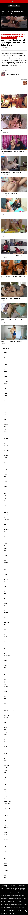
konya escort (11, 913)
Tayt (5, 772)
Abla (5, 367)
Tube (5, 789)
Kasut (5, 605)
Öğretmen (6, 682)
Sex (24, 34)
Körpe (5, 631)
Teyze (5, 777)
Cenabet (12, 34)
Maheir (5, 651)
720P (5, 362)
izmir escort (6, 913)
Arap (5, 402)
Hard (5, 560)
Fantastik (6, 515)
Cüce (5, 467)
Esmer (5, 500)
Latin (5, 641)
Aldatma (6, 374)
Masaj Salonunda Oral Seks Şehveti (13, 83)
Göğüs (5, 543)
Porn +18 (5, 698)
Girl (4, 536)
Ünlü (5, 820)
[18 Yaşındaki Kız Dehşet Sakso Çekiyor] (14, 121)
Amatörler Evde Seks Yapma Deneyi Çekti (11, 172)
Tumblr (5, 794)
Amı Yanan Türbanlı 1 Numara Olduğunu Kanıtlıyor (13, 255)
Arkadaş (5, 405)
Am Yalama (6, 381)
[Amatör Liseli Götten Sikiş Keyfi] (14, 226)
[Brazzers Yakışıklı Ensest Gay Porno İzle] (14, 289)
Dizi (18, 34)
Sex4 (5, 744)
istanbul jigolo (19, 910)
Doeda (5, 481)
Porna (5, 701)
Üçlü (5, 810)
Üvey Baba (6, 830)
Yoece (5, 863)
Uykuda (5, 834)
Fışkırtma (6, 524)
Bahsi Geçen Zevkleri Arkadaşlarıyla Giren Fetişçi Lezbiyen (14, 8)
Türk (5, 799)
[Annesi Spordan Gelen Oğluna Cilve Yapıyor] (14, 332)
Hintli (5, 577)
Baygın (5, 429)
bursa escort (6, 911)
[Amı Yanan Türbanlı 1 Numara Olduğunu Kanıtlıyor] (14, 246)
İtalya (5, 596)
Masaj (5, 653)
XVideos (5, 846)
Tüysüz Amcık (10, 37)
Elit (4, 491)
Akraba (5, 371)
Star (10, 36)
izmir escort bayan (8, 910)
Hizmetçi (6, 579)
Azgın (5, 417)
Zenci (5, 875)
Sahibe (5, 727)
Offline (5, 674)
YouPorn (5, 868)
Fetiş (5, 517)
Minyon (5, 665)
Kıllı (4, 610)
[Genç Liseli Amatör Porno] (14, 205)
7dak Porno (6, 364)
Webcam (6, 839)
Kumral (5, 636)
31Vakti (5, 352)
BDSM (5, 431)
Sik (5, 36)
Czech (5, 472)
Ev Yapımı (6, 503)
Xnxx (5, 844)
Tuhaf (5, 791)
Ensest (21, 34)
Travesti (5, 787)
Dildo (5, 476)
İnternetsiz (6, 589)
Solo (5, 758)
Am (4, 34)
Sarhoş (5, 732)
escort (10, 911)
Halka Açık (6, 555)
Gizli (4, 538)
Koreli (5, 629)
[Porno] (14, 2)
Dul (4, 488)
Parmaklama (7, 694)
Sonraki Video (23, 79)
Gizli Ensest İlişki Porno (6, 110)
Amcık (5, 386)
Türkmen (6, 806)
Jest (5, 600)
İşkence (5, 593)
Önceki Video (4, 70)
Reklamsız (6, 720)
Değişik (5, 474)
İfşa (4, 581)
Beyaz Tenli (6, 436)
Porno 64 (6, 708)
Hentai (5, 574)
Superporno (6, 765)
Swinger (5, 770)
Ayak (5, 414)
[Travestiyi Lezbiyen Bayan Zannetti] (3, 74)
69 (4, 359)
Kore (5, 627)
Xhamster (6, 841)
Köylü (5, 634)
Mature (5, 658)
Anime (5, 395)
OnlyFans (6, 686)
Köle (5, 617)
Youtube (6, 870)
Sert (4, 739)
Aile (8, 11)
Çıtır (4, 464)
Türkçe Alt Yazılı (19, 36)
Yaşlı (5, 851)
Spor (5, 760)
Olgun (5, 684)
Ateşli (5, 412)
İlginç (5, 586)
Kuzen (5, 639)
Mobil (5, 667)
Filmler (5, 522)
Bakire (5, 419)
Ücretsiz (15, 37)
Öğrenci (5, 679)
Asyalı (5, 410)
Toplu (5, 784)
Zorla (5, 877)
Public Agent (6, 715)
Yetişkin (5, 861)
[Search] (26, 1)
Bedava (5, 433)
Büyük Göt (6, 445)
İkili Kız (5, 584)
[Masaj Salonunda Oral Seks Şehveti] (25, 83)
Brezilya (5, 443)
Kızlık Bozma (6, 615)
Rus (4, 725)
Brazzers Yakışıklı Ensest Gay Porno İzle (10, 298)
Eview (5, 505)
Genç (5, 534)
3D (4, 355)
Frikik (5, 526)
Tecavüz (13, 36)
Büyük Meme (7, 448)
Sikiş (8, 36)
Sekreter (5, 736)
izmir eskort (14, 910)
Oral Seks (6, 689)
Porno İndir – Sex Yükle (9, 710)
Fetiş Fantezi (6, 519)
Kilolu (5, 608)
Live (4, 648)
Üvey (5, 822)
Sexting (2, 36)
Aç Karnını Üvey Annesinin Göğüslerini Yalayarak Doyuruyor (13, 277)
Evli (4, 507)
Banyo (5, 426)
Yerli (5, 858)
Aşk (4, 407)
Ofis (4, 677)
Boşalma (6, 438)
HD (4, 567)
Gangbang (6, 529)
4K (4, 357)
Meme (5, 660)
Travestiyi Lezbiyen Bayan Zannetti (14, 74)
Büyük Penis (6, 450)
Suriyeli (5, 767)
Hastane (5, 565)
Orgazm (5, 691)
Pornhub (5, 703)
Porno (5, 705)
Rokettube (6, 722)
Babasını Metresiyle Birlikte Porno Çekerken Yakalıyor (11, 320)
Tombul (5, 782)
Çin (4, 462)
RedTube (6, 717)
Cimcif (16, 34)
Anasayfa (3, 11)
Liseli (5, 646)
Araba (5, 400)
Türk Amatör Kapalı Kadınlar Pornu (9, 193)
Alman (5, 376)
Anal (6, 34)
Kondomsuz (6, 622)
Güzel (5, 553)
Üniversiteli (6, 818)
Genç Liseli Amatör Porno (7, 214)
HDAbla (5, 569)
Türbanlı (5, 796)
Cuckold (5, 469)
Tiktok (5, 779)
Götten (5, 548)
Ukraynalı (6, 815)
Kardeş (5, 603)
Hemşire (5, 572)
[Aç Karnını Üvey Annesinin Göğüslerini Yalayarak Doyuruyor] (14, 267)
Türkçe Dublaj (4, 37)
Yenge (5, 853)
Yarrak (5, 849)
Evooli (5, 510)
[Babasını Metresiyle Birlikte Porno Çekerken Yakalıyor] (14, 310)
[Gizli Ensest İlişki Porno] (14, 101)
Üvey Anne (6, 827)
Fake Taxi (6, 512)
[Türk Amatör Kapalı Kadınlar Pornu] (14, 184)
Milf (4, 662)
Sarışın (5, 734)
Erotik (5, 495)
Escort (5, 498)
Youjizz (5, 865)
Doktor (5, 484)
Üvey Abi (6, 825)
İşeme (5, 591)
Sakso (5, 729)
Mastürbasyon (7, 655)
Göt (4, 546)
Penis (5, 696)
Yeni (5, 856)
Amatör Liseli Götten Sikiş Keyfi (8, 235)
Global (5, 541)
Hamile (5, 558)
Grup (5, 550)
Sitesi (5, 756)
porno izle (20, 908)
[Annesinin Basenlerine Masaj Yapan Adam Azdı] (14, 142)
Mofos (5, 670)
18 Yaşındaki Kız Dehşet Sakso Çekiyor (10, 131)
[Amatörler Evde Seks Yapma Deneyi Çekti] (14, 163)
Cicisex (5, 457)
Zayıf (5, 872)
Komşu (5, 620)
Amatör (5, 383)
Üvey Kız (5, 832)
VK (4, 837)
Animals (5, 390)
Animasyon (6, 393)
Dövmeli (5, 486)
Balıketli (5, 421)
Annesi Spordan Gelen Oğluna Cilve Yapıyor (12, 341)
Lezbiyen (6, 643)
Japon (5, 598)
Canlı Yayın (6, 453)
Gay (4, 531)
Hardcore (6, 562)
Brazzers (5, 441)
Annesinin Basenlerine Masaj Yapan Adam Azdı (12, 151)
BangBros (6, 424)
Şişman (5, 753)
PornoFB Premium (8, 713)
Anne (9, 34)
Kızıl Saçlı (6, 612)
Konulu (5, 624)
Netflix (5, 672)
